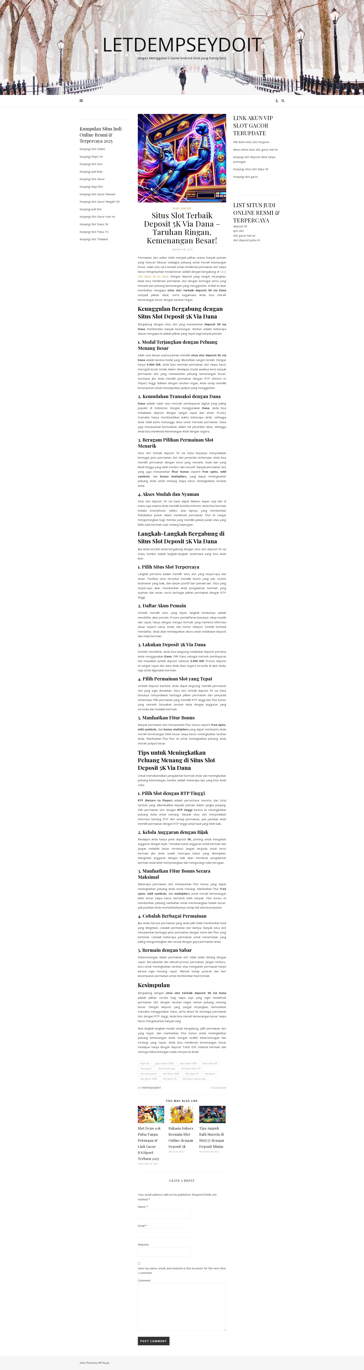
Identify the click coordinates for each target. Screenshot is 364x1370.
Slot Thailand (99, 239)
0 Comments (218, 1088)
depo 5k (144, 1063)
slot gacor (210, 1073)
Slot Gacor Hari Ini (103, 216)
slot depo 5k (192, 1073)
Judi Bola (96, 171)
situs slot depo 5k (256, 169)
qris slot (238, 231)
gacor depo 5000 (164, 1063)
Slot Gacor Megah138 (105, 201)
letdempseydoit (151, 1087)
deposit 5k (240, 226)
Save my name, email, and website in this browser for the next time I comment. (182, 1270)
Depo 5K (97, 156)
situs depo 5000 (188, 1063)
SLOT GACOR (182, 208)
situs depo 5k (210, 1063)
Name (143, 1207)
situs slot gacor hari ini (263, 149)
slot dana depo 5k (191, 1068)
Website (143, 1244)
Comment (144, 1280)
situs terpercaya (166, 1068)
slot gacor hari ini (244, 235)
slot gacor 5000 (148, 1078)
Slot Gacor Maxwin (103, 194)
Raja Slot (97, 186)
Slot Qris (97, 164)
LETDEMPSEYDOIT (182, 44)
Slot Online (98, 149)
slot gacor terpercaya (194, 1078)
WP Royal (103, 1362)
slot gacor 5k (170, 1078)
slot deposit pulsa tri (246, 240)
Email (142, 1226)
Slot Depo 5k (99, 224)
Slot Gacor (98, 179)
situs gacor (146, 1068)
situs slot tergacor (258, 142)
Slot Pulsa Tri (99, 232)
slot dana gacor (148, 1073)
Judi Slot (96, 209)
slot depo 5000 (171, 1073)
